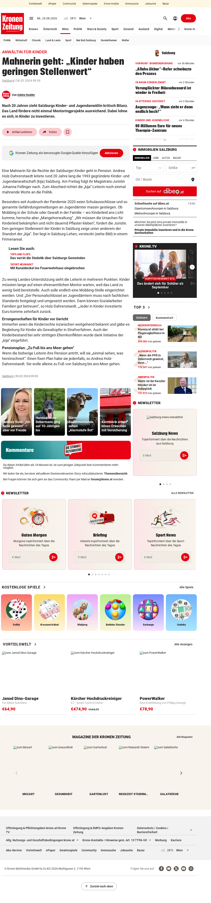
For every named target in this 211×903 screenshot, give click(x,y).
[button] (179, 29)
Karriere (176, 840)
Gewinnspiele (90, 3)
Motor (172, 29)
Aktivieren (111, 153)
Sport (114, 29)
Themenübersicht (115, 473)
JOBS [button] (156, 158)
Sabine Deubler (26, 94)
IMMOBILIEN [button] (142, 158)
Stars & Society (97, 29)
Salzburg (8, 80)
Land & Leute (53, 40)
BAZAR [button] (177, 158)
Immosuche (131, 3)
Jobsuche (150, 3)
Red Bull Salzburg (86, 40)
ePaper (52, 3)
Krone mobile (111, 3)
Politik (78, 29)
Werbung (161, 840)
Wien (65, 29)
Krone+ (33, 29)
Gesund (128, 29)
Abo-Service (14, 850)
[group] (16, 412)
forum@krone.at (102, 479)
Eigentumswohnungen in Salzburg (165, 208)
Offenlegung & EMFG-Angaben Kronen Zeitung (98, 830)
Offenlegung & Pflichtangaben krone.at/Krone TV (36, 830)
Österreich (50, 29)
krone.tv (189, 29)
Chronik (36, 40)
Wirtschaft (21, 40)
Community (69, 3)
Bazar (166, 3)
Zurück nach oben (99, 886)
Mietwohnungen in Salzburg (165, 213)
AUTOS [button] (166, 158)
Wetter (125, 40)
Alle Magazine (184, 737)
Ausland (143, 29)
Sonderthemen (109, 40)
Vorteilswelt (35, 3)
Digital (158, 29)
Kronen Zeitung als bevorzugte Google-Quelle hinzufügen (66, 153)
